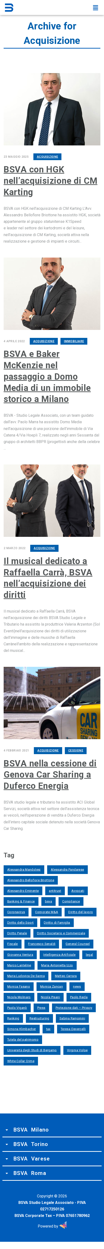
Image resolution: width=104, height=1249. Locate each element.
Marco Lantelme (19, 965)
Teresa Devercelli (73, 1029)
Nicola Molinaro (19, 997)
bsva (48, 901)
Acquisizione (47, 156)
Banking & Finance (21, 901)
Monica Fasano (18, 986)
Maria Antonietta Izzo (57, 965)
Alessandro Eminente (23, 891)
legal (89, 954)
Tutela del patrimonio (22, 1039)
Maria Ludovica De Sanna (26, 976)
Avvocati (77, 891)
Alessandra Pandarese (67, 869)
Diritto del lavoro (80, 912)
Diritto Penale (17, 933)
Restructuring (39, 1018)
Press (41, 1008)
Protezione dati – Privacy (74, 1008)
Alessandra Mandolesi (24, 869)
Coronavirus (16, 912)
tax (48, 1029)
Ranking (13, 1018)
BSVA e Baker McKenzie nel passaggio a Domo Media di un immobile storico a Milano (47, 376)
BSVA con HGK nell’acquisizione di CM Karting (50, 180)
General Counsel (78, 944)
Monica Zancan (51, 986)
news (77, 986)
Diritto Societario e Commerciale (61, 933)
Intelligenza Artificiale (59, 954)
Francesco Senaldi (42, 944)
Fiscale (12, 944)
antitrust (55, 891)
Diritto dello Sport (20, 922)
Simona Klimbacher (21, 1029)
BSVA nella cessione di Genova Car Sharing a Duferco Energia (50, 774)
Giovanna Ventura (20, 954)
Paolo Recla (79, 997)
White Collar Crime (20, 1061)
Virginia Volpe (77, 1050)
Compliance (71, 901)
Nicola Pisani (50, 997)
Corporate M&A (46, 912)
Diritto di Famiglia (57, 922)
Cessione (75, 750)
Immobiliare (74, 341)
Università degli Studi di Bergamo (32, 1050)
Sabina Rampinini (72, 1018)
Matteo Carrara (66, 976)
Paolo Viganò (17, 1008)
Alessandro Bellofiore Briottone (30, 880)
